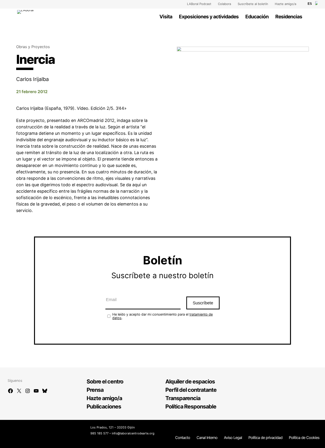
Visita (165, 17)
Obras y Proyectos (33, 46)
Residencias (288, 17)
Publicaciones (104, 406)
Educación (257, 17)
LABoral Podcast (199, 4)
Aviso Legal (233, 437)
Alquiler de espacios (190, 381)
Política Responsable (190, 406)
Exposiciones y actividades (209, 17)
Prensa (95, 390)
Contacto (182, 437)
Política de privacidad (265, 437)
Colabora (224, 4)
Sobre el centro (105, 381)
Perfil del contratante (191, 390)
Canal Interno (207, 437)
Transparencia (182, 398)
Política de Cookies (304, 437)
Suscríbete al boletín (253, 4)
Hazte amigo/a (285, 4)
